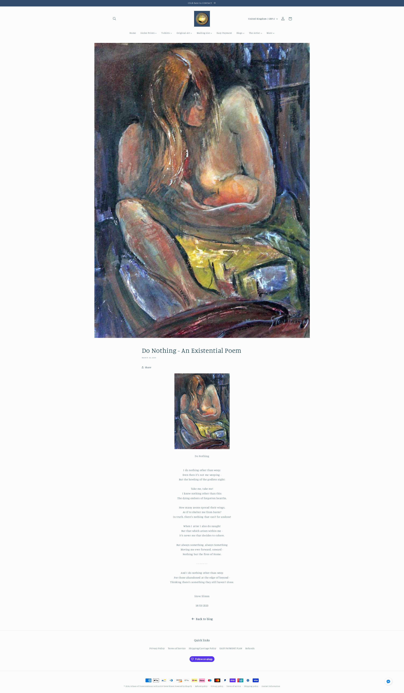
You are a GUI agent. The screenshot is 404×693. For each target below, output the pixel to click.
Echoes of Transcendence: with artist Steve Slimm (152, 686)
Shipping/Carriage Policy (202, 648)
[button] (114, 18)
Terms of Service (177, 648)
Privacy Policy (157, 648)
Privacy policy (217, 686)
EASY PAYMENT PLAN (231, 648)
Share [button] (148, 367)
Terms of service (233, 686)
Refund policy (201, 686)
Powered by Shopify (183, 686)
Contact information (271, 686)
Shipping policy (251, 686)
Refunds (249, 648)
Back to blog (204, 619)
